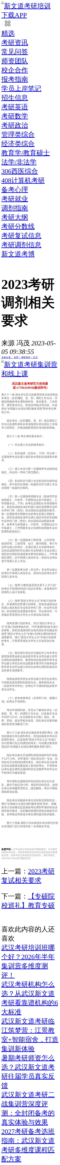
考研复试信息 (21, 235)
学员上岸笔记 (21, 88)
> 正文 (34, 357)
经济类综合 (18, 143)
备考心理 (14, 189)
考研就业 (14, 199)
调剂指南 (14, 208)
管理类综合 (18, 134)
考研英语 (14, 107)
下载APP (14, 15)
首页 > (17, 357)
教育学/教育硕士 (25, 153)
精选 (8, 33)
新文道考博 (18, 254)
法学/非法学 (18, 162)
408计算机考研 (23, 180)
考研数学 (14, 116)
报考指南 (14, 79)
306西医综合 (19, 171)
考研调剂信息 (21, 245)
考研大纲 (14, 217)
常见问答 (14, 52)
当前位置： (7, 357)
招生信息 (14, 97)
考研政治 (14, 125)
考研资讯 (14, 42)
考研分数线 (18, 226)
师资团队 (14, 61)
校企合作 (14, 70)
